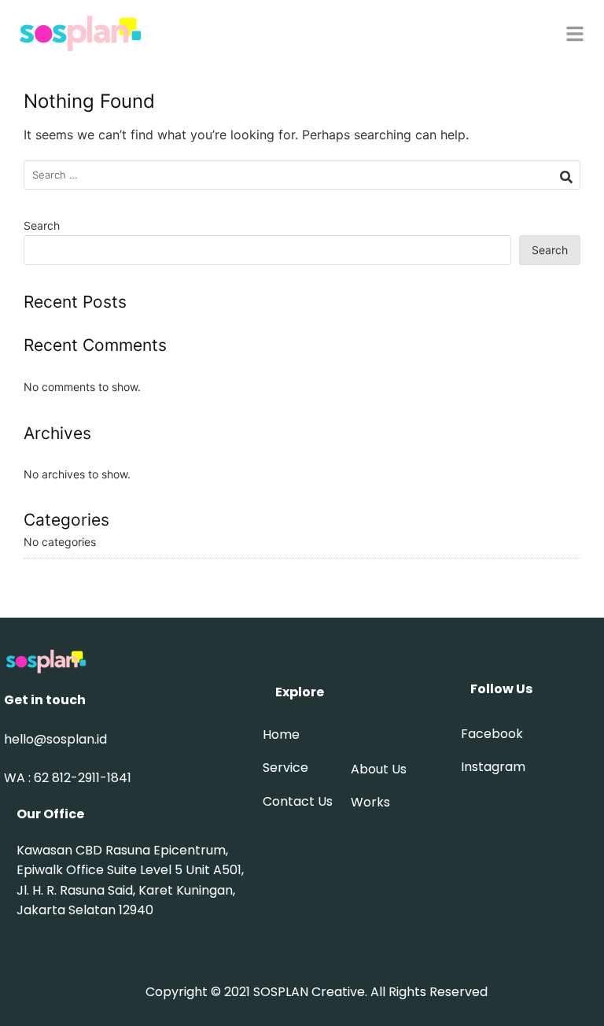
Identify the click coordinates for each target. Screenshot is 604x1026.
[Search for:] (302, 175)
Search (42, 225)
